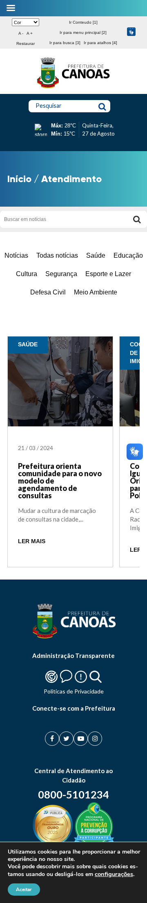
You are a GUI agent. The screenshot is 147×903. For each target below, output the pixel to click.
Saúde (95, 255)
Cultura (26, 273)
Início (19, 179)
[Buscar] (137, 219)
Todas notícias (57, 255)
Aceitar (24, 889)
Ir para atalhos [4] (100, 42)
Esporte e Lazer (108, 273)
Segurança (61, 273)
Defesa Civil (48, 292)
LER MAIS (31, 541)
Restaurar (25, 43)
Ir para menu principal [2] (83, 32)
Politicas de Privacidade (74, 691)
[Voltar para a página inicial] (73, 88)
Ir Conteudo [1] (83, 22)
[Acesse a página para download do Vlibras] (131, 32)
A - (20, 33)
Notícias (16, 255)
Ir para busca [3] (64, 42)
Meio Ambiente (95, 292)
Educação (128, 255)
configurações (114, 874)
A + (30, 33)
